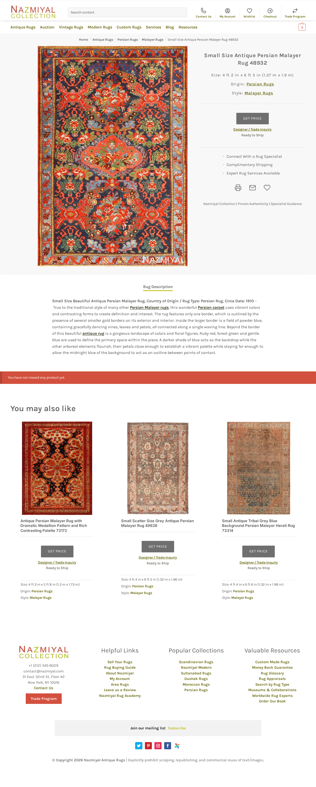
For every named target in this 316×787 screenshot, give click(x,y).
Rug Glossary (272, 673)
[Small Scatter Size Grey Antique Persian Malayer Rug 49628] (157, 468)
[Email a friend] (252, 187)
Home (83, 39)
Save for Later (267, 187)
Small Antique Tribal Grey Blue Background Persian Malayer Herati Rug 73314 (258, 525)
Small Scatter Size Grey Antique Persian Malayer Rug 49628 (157, 523)
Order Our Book (272, 701)
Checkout (270, 16)
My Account (228, 16)
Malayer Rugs (152, 39)
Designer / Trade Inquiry (252, 129)
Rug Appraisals (272, 678)
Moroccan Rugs (196, 684)
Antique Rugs (102, 39)
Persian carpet (211, 307)
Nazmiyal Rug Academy (120, 695)
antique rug (93, 333)
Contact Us (203, 16)
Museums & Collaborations (272, 690)
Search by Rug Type (272, 684)
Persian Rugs (127, 39)
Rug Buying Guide (120, 667)
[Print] (238, 187)
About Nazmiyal (120, 673)
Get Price (252, 118)
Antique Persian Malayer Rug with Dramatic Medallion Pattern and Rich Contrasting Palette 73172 (53, 525)
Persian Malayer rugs (149, 307)
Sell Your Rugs (119, 662)
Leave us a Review (120, 690)
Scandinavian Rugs (196, 662)
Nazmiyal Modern (196, 667)
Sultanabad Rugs (196, 673)
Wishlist (249, 16)
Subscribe (177, 728)
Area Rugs (120, 684)
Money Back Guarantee (272, 667)
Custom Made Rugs (272, 662)
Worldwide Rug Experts (272, 695)
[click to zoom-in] (113, 156)
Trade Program (295, 16)
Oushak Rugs (196, 678)
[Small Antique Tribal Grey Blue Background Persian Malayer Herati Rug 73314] (258, 468)
